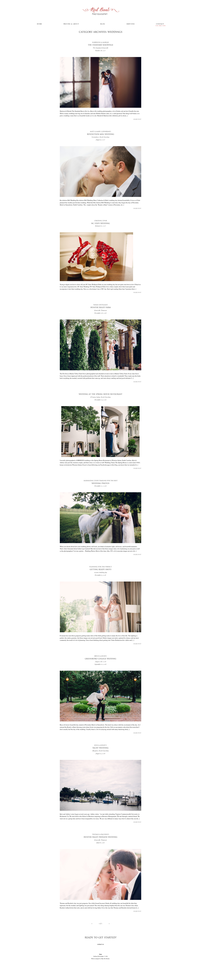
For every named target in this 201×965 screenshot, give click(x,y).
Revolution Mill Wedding (100, 134)
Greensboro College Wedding (100, 658)
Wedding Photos (100, 482)
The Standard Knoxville (100, 45)
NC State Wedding (100, 222)
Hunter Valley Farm (100, 307)
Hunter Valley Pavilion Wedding (100, 837)
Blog (102, 24)
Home (39, 24)
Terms (100, 954)
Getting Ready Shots (100, 569)
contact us (100, 944)
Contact (160, 24)
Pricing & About (71, 24)
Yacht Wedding (100, 748)
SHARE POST (137, 119)
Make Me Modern (105, 958)
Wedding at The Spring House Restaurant (100, 395)
